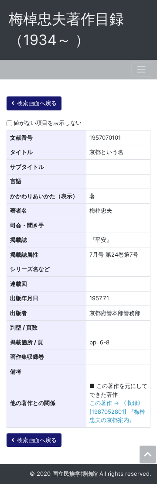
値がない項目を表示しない (48, 122)
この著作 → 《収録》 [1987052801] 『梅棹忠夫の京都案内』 (117, 411)
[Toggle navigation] (141, 69)
